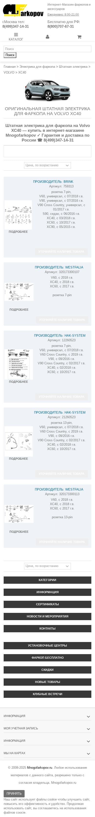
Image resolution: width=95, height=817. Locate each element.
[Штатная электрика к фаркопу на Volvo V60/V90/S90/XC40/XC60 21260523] (18, 441)
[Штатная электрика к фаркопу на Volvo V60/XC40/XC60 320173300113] (19, 514)
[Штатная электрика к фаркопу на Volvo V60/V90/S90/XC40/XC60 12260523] (18, 364)
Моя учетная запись (21, 728)
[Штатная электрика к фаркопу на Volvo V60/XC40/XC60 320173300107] (19, 292)
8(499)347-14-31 (15, 26)
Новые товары (47, 682)
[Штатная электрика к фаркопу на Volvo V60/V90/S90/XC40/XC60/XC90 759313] (18, 215)
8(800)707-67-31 (61, 26)
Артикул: (55, 186)
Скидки (47, 670)
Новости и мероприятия (47, 616)
